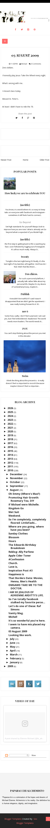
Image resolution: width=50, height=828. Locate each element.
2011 (11, 466)
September (17, 486)
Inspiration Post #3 (20, 570)
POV (25, 328)
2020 (11, 431)
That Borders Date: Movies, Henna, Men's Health (25, 579)
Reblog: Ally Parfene (21, 551)
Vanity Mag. (15, 613)
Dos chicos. (31, 274)
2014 (11, 454)
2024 (11, 416)
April (13, 650)
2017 (11, 443)
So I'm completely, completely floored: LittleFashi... (27, 521)
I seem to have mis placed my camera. (26, 626)
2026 (11, 408)
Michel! (12, 616)
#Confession (16, 559)
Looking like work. (20, 635)
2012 (11, 462)
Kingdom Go (16, 508)
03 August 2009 (17, 631)
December (16, 474)
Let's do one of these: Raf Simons (24, 607)
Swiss (25, 376)
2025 (11, 412)
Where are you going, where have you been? (26, 528)
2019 (11, 435)
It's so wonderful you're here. (26, 620)
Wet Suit (13, 512)
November (17, 478)
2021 (11, 427)
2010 (11, 470)
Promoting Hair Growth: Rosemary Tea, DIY (23, 499)
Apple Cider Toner (19, 555)
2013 (11, 458)
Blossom (13, 537)
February (16, 658)
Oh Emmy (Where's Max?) (24, 493)
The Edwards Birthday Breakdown (22, 546)
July (12, 638)
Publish (25, 294)
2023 (11, 419)
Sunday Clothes (18, 533)
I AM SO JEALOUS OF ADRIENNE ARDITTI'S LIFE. (26, 593)
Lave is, (13, 566)
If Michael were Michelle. (23, 504)
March (14, 654)
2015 (11, 451)
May (13, 646)
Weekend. (14, 515)
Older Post (44, 159)
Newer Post (6, 159)
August (14, 489)
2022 (11, 423)
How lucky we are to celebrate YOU (25, 193)
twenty (25, 256)
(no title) (25, 205)
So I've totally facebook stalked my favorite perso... (26, 600)
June (13, 642)
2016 (11, 447)
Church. (13, 563)
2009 (11, 666)
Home (25, 159)
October (15, 482)
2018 (11, 439)
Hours (12, 541)
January (15, 662)
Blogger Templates (13, 819)
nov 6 (25, 311)
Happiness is (16, 574)
